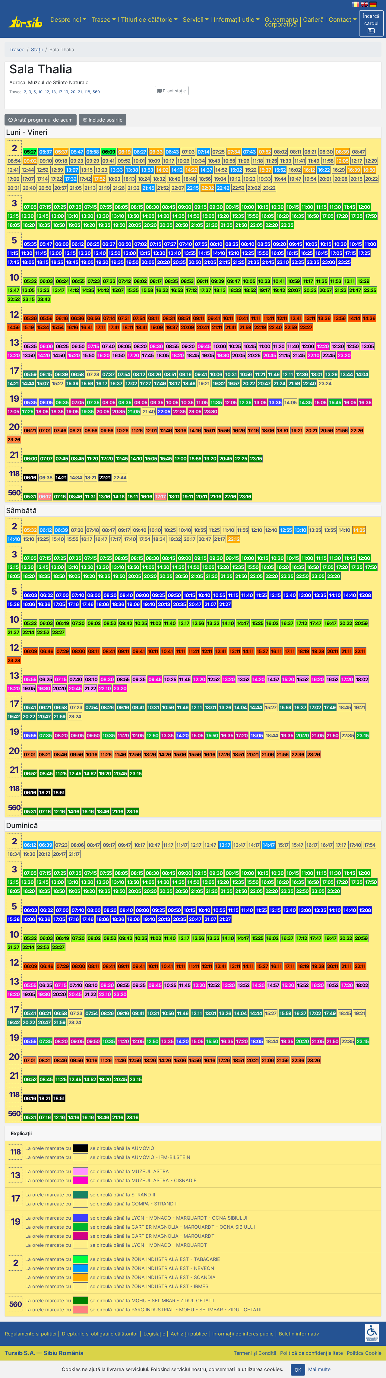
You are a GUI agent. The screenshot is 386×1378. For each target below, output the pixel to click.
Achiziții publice (189, 1334)
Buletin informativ (299, 1334)
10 (40, 92)
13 (54, 92)
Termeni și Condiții (255, 1353)
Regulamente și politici (30, 1334)
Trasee (101, 19)
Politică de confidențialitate (311, 1353)
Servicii (193, 19)
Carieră (313, 19)
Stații (37, 49)
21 (80, 92)
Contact (340, 19)
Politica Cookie (364, 1353)
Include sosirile (104, 120)
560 (96, 92)
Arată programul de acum (43, 120)
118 (87, 92)
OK (298, 1370)
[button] (371, 23)
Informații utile (234, 19)
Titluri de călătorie (146, 19)
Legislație (154, 1334)
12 (47, 92)
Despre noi (65, 19)
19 (66, 92)
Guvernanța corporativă (281, 22)
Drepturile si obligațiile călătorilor (100, 1334)
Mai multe (319, 1369)
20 (73, 92)
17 (60, 92)
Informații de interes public (243, 1334)
